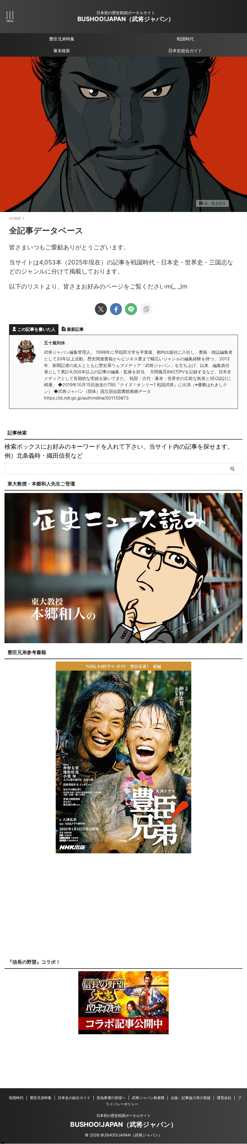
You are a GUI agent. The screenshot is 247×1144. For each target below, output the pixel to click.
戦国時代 (185, 38)
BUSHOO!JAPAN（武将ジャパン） (125, 19)
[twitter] (101, 309)
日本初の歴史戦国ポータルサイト (123, 1115)
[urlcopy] (146, 309)
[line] (131, 309)
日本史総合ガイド (185, 50)
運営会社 (224, 1097)
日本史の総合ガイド (74, 1097)
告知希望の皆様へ (111, 1097)
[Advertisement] (123, 910)
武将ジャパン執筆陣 (148, 1097)
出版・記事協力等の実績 (191, 1097)
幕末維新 (61, 50)
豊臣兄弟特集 (61, 38)
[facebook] (116, 309)
